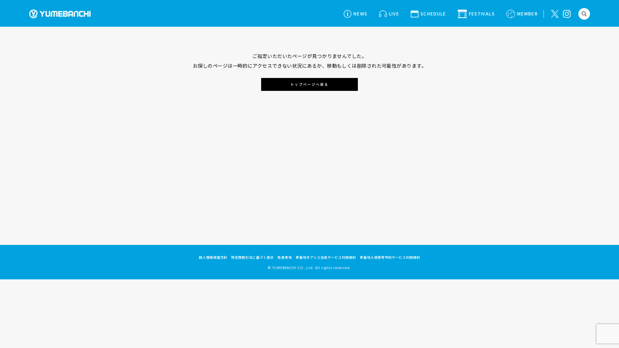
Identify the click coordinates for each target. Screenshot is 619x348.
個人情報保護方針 (213, 257)
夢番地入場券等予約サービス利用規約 (390, 257)
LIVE (394, 13)
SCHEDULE (433, 13)
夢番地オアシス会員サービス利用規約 (326, 257)
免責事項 (285, 257)
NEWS (360, 13)
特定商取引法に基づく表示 (252, 257)
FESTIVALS (482, 13)
